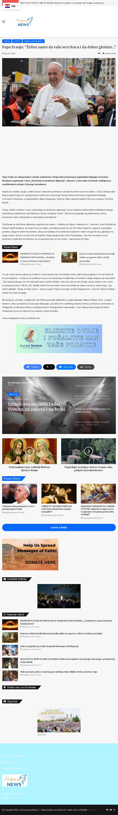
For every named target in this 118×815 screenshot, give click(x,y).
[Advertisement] (59, 151)
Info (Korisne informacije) (13, 793)
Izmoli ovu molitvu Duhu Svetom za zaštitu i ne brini (36, 406)
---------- (93, 810)
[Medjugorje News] (23, 21)
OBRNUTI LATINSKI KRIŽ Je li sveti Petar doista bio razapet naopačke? (56, 509)
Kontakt (5, 798)
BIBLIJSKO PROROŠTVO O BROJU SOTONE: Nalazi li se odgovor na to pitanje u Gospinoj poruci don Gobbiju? (98, 510)
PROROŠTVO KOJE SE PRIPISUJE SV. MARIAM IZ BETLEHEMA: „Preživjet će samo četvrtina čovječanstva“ (37, 257)
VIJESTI (17, 41)
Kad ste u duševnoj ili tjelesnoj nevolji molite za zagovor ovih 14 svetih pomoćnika (97, 257)
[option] (59, 405)
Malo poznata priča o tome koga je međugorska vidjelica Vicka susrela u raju (58, 672)
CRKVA (7, 41)
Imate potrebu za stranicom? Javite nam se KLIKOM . (64, 810)
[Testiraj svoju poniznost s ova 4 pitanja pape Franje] (19, 493)
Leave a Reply (59, 527)
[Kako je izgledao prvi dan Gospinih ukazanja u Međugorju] (10, 650)
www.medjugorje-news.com (14, 768)
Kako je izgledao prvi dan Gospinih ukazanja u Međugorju (49, 646)
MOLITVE (13, 394)
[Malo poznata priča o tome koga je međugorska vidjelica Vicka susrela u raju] (10, 675)
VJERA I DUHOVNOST (33, 41)
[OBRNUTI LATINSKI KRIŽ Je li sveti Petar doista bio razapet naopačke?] (58, 493)
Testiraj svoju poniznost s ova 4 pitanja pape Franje (18, 507)
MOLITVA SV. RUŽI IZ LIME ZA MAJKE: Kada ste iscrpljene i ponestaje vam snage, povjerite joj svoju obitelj (67, 3)
